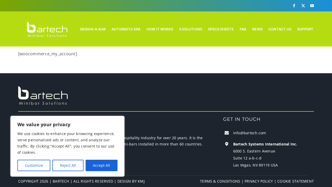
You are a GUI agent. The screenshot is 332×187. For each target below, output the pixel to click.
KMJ (141, 181)
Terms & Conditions (220, 181)
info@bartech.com (249, 132)
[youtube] (312, 6)
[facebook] (294, 6)
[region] (67, 146)
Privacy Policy (259, 181)
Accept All (101, 165)
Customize (34, 165)
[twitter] (303, 6)
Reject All (68, 165)
